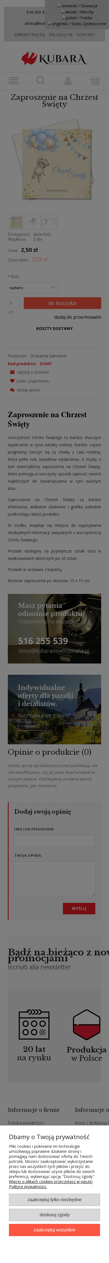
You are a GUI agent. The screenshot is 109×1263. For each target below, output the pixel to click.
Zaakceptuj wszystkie (54, 1229)
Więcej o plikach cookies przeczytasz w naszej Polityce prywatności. (51, 1184)
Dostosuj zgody (55, 1214)
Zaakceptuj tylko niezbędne (55, 1199)
